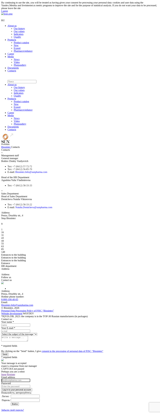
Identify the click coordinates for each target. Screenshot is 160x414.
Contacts (12, 70)
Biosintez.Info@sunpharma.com (31, 172)
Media (11, 56)
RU (3, 20)
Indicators (18, 34)
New (16, 45)
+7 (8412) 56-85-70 (22, 169)
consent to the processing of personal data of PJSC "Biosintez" (72, 351)
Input (3, 374)
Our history (19, 28)
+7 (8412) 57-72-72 (22, 166)
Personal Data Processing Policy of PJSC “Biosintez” (27, 310)
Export (17, 48)
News (17, 59)
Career (11, 53)
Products (12, 39)
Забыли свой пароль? (12, 410)
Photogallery (20, 65)
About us (12, 25)
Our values (19, 31)
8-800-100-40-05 (9, 299)
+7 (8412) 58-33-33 (22, 185)
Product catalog (21, 42)
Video (17, 62)
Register (11, 374)
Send (4, 354)
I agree (4, 11)
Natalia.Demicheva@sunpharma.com (33, 207)
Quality (17, 37)
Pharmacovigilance (23, 51)
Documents (13, 68)
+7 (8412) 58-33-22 (22, 204)
